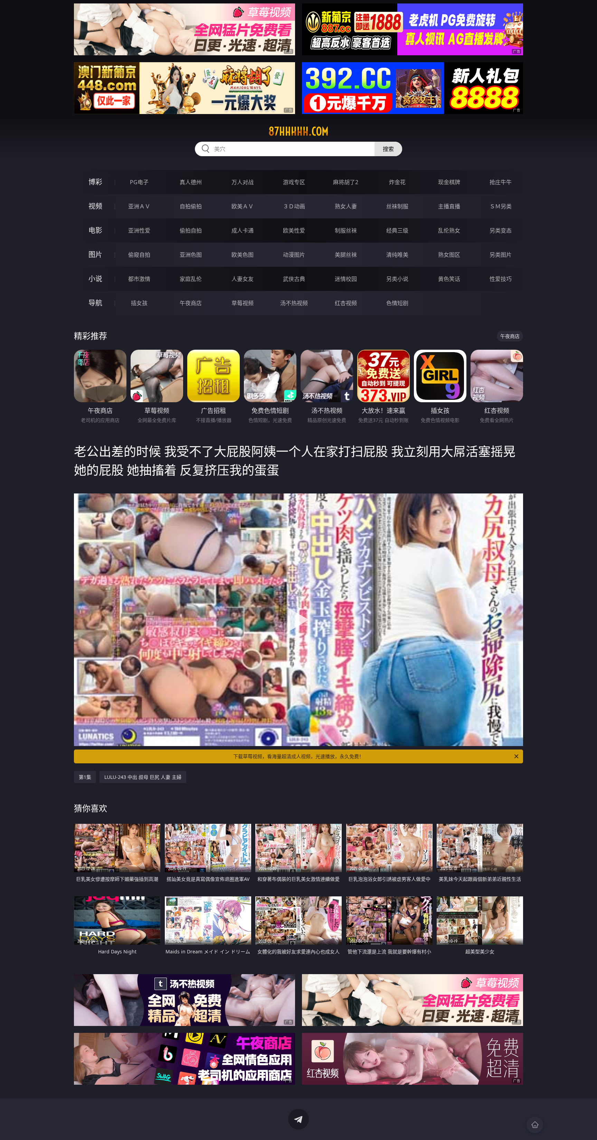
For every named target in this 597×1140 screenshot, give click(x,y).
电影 (95, 230)
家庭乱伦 (191, 279)
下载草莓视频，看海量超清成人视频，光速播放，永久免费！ (298, 756)
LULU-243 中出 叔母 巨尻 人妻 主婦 (142, 777)
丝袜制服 (397, 206)
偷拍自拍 (191, 230)
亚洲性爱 (139, 230)
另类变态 (501, 230)
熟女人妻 (346, 206)
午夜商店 (191, 303)
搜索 (388, 149)
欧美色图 (242, 254)
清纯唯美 (397, 254)
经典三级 (397, 230)
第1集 (85, 777)
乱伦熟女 (449, 230)
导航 (95, 303)
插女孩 (139, 303)
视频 (95, 206)
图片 (95, 254)
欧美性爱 (294, 230)
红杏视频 (346, 303)
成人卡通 (242, 230)
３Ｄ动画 (294, 206)
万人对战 (242, 182)
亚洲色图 (191, 254)
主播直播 (449, 206)
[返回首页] (535, 1125)
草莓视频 (242, 303)
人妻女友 (242, 279)
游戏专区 (294, 182)
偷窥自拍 (139, 254)
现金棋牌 (449, 182)
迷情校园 (346, 279)
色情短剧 (397, 303)
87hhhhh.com (298, 131)
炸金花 (397, 182)
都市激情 (139, 279)
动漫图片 (294, 254)
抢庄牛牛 (501, 182)
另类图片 (501, 254)
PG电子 (139, 182)
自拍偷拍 (191, 206)
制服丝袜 (346, 230)
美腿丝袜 (346, 254)
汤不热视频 (294, 303)
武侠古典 (294, 279)
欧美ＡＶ (242, 206)
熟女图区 (449, 254)
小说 (95, 278)
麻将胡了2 (345, 182)
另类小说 (397, 279)
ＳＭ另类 (501, 206)
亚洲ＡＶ (139, 206)
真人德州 (191, 182)
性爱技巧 (501, 279)
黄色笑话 (449, 279)
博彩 (95, 182)
